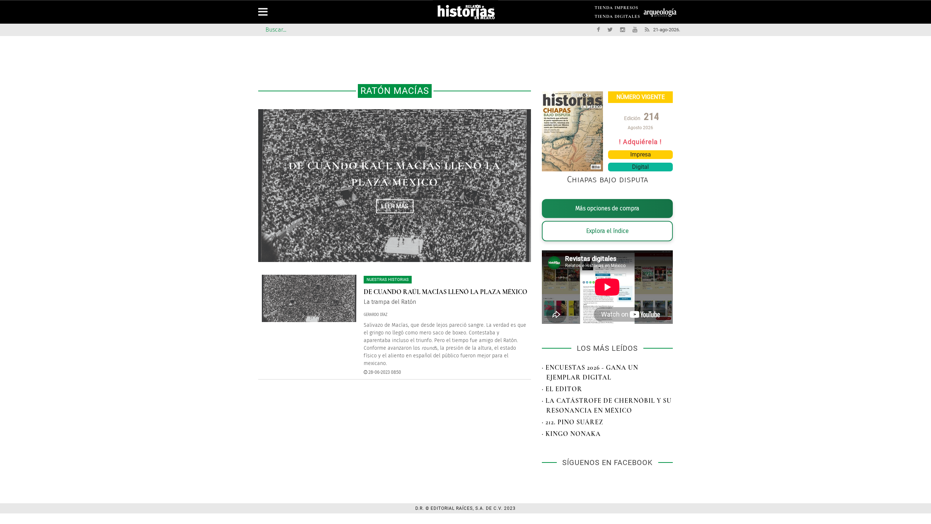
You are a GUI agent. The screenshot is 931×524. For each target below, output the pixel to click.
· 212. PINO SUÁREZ (572, 422)
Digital (640, 166)
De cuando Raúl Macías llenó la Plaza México (445, 292)
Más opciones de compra (607, 208)
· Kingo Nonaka (571, 434)
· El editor (562, 389)
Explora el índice (607, 230)
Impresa (640, 154)
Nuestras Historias (388, 279)
